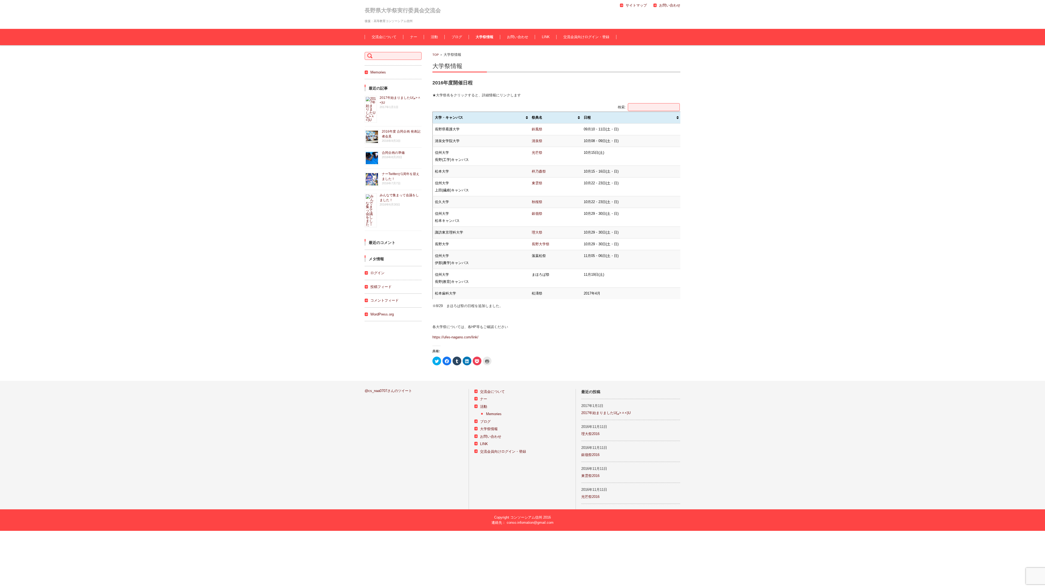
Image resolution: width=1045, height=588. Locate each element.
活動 (434, 37)
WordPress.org (382, 314)
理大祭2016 (590, 434)
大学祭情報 (484, 37)
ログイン (377, 273)
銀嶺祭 (537, 214)
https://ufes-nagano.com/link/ (455, 337)
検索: (622, 107)
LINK (546, 37)
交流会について (384, 37)
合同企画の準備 (393, 153)
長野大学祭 (540, 244)
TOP (435, 54)
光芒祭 (537, 153)
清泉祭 (537, 141)
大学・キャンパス (449, 117)
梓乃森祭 (539, 171)
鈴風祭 (537, 129)
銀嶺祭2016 (590, 455)
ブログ (456, 37)
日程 (587, 117)
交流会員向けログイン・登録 (586, 37)
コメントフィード (384, 300)
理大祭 (537, 232)
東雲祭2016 (590, 476)
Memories (378, 72)
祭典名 (537, 117)
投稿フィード (381, 287)
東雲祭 (537, 183)
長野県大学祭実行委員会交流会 (403, 10)
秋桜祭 (537, 202)
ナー (413, 37)
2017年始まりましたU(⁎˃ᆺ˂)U (606, 413)
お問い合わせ (517, 37)
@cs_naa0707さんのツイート (388, 391)
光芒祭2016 (590, 497)
